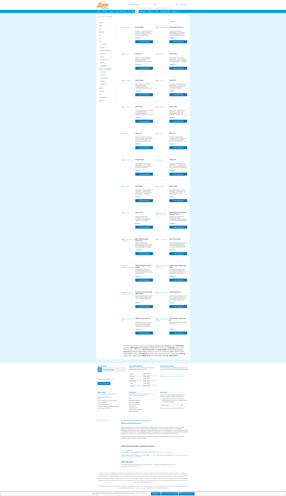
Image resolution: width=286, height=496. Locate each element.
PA (99, 35)
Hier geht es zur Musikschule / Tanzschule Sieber (136, 420)
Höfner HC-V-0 (146, 355)
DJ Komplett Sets (104, 59)
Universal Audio (144, 345)
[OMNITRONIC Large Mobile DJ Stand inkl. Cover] (162, 219)
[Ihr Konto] (177, 4)
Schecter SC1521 (154, 347)
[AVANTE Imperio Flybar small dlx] (162, 325)
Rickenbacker (163, 347)
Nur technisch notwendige (169, 494)
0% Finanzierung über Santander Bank (107, 400)
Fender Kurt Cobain (128, 345)
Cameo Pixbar (152, 345)
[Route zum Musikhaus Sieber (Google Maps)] (174, 379)
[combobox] (140, 4)
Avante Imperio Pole (175, 292)
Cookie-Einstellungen (134, 402)
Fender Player (126, 347)
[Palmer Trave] (128, 219)
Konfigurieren (156, 494)
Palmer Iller (172, 80)
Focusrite (177, 353)
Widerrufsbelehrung (134, 411)
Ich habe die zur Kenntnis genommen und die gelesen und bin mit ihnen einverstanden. (174, 400)
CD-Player (102, 47)
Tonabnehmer (103, 84)
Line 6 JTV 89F (127, 353)
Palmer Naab (173, 54)
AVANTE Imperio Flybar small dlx (177, 319)
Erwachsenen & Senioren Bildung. (129, 466)
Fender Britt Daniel (152, 353)
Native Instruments (148, 349)
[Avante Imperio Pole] (162, 299)
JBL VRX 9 (167, 353)
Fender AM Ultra (180, 347)
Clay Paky (165, 355)
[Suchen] (155, 4)
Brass (100, 94)
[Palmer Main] (128, 193)
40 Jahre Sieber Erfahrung (104, 408)
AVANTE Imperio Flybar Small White (177, 266)
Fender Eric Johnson (128, 349)
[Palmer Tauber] (162, 193)
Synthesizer (103, 72)
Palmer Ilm (172, 133)
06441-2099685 (142, 455)
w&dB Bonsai (127, 351)
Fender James (171, 347)
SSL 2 (173, 345)
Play (156, 349)
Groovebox (102, 81)
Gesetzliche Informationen (135, 409)
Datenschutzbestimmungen (175, 398)
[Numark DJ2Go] (128, 34)
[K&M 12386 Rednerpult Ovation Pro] (128, 246)
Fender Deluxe (179, 345)
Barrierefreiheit (133, 406)
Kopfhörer (102, 62)
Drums (100, 25)
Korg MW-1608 (136, 353)
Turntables (102, 75)
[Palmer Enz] (128, 60)
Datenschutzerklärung (134, 404)
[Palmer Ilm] (162, 140)
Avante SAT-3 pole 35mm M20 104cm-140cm (143, 292)
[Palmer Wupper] (128, 166)
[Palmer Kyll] (162, 166)
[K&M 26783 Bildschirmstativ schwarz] (128, 272)
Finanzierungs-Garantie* (104, 397)
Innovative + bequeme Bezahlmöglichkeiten (108, 406)
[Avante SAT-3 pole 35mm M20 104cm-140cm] (128, 299)
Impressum (95, 494)
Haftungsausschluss (134, 408)
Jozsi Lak (182, 353)
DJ (99, 41)
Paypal (99, 398)
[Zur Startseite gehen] (102, 5)
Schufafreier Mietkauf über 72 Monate (152, 8)
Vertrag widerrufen (104, 383)
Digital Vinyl (103, 53)
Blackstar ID (136, 345)
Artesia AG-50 (174, 351)
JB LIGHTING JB (144, 347)
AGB (130, 398)
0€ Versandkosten (102, 402)
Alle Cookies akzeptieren (187, 494)
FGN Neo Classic (138, 349)
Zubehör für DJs (104, 78)
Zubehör (101, 100)
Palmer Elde (138, 106)
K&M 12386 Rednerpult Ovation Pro (141, 240)
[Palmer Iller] (162, 87)
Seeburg (173, 353)
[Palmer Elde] (128, 113)
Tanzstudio (163, 432)
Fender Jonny (180, 349)
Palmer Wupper (139, 159)
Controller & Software (105, 50)
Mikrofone (101, 88)
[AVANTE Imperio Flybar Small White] (162, 272)
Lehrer (173, 430)
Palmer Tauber (173, 186)
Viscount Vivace (162, 349)
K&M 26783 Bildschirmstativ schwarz (143, 266)
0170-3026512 (153, 455)
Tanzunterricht (168, 452)
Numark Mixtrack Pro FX (176, 27)
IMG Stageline (135, 347)
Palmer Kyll (172, 159)
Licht (100, 38)
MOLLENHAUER (172, 349)
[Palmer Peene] (162, 113)
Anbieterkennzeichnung (135, 400)
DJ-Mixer (102, 56)
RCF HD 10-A (143, 353)
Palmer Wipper (139, 80)
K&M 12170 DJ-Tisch (175, 239)
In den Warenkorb (144, 42)
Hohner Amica (173, 355)
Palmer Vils (138, 133)
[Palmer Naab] (162, 60)
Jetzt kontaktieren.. (108, 370)
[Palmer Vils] (128, 140)
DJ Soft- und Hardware (105, 69)
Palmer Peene (173, 106)
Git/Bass (101, 22)
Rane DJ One (158, 351)
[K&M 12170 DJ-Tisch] (162, 246)
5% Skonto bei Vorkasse (170, 8)
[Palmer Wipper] (128, 87)
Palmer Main (138, 186)
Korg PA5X (181, 351)
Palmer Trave (139, 212)
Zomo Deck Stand (156, 355)
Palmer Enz (138, 54)
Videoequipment (103, 97)
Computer (101, 91)
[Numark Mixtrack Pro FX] (162, 34)
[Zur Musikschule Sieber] (103, 419)
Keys (100, 29)
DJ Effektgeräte (103, 66)
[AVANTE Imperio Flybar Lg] (128, 325)
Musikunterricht (160, 452)
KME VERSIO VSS (168, 345)
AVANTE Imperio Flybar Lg (142, 318)
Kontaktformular (110, 379)
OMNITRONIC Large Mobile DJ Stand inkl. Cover (177, 213)
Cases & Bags (103, 44)
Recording (101, 32)
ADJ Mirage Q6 (151, 351)
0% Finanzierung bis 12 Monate (132, 8)
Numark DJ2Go (139, 27)
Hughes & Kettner (127, 355)
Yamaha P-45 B (165, 351)
